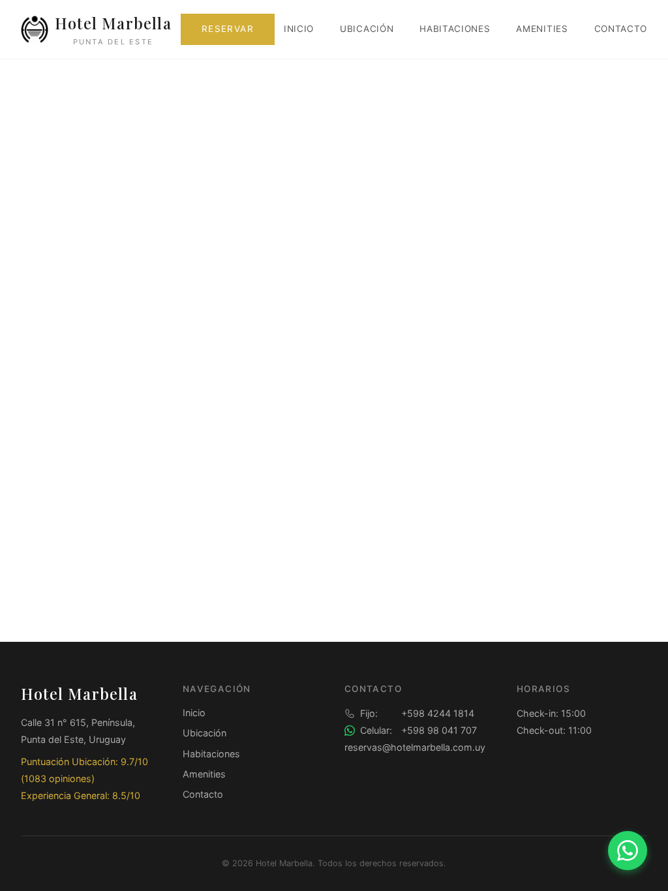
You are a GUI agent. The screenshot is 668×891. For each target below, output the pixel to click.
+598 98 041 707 (418, 730)
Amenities (542, 28)
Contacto (620, 28)
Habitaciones (454, 28)
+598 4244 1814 (417, 713)
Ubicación (366, 28)
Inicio (299, 28)
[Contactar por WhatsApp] (627, 850)
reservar (228, 28)
